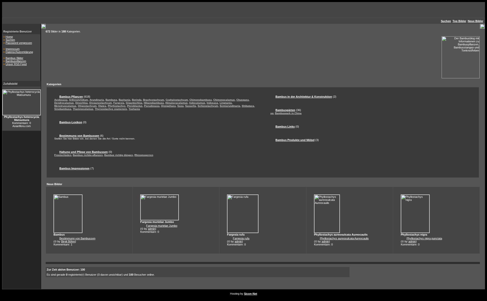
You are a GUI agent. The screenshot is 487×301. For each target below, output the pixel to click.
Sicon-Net (250, 293)
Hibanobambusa (154, 102)
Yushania (134, 109)
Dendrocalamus (64, 102)
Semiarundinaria (230, 105)
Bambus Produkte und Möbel (295, 139)
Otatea (102, 105)
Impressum (13, 48)
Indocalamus (197, 102)
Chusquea (242, 99)
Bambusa (111, 99)
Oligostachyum (87, 105)
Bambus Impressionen (74, 168)
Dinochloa (81, 102)
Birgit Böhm (68, 241)
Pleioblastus (135, 105)
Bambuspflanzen (16, 61)
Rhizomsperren (143, 155)
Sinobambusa (62, 109)
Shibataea (248, 105)
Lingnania (226, 102)
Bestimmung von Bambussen (79, 135)
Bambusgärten (285, 110)
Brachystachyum (153, 99)
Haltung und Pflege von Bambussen (83, 151)
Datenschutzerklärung (19, 52)
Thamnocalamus (83, 109)
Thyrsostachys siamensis (111, 109)
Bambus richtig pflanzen (88, 155)
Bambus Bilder (14, 58)
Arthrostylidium (78, 99)
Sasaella (190, 105)
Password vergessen (19, 42)
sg (271, 113)
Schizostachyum (208, 105)
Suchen (10, 39)
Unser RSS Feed (16, 64)
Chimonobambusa (200, 99)
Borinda (137, 99)
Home (9, 36)
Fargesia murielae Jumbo (161, 225)
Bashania (124, 99)
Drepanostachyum (100, 102)
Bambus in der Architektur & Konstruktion (303, 96)
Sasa (180, 105)
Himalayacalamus (176, 102)
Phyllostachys (117, 105)
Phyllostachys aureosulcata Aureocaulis (344, 238)
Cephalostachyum (177, 99)
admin (151, 228)
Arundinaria (97, 99)
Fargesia (118, 102)
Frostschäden (62, 155)
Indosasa (212, 102)
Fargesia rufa (241, 238)
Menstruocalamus (65, 105)
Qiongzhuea (168, 105)
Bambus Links (285, 126)
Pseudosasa (152, 105)
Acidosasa (60, 99)
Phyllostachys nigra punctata (424, 238)
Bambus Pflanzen (71, 96)
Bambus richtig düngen (118, 155)
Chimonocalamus (224, 99)
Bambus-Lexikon (70, 122)
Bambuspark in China (288, 113)
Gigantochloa (134, 102)
